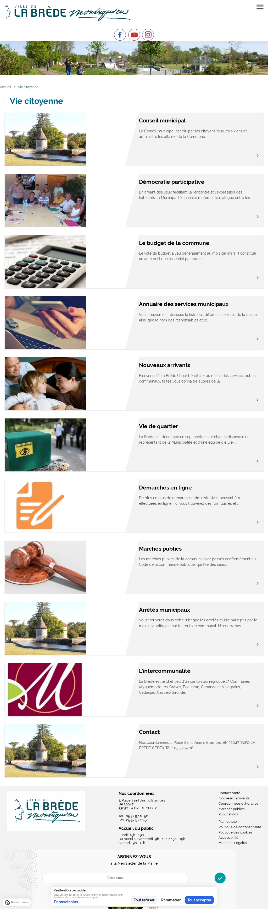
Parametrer (171, 900)
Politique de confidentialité (240, 827)
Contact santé (229, 793)
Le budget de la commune (174, 243)
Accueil (5, 87)
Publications (228, 814)
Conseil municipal (162, 120)
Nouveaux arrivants (164, 365)
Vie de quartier (158, 426)
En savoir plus (66, 902)
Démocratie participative (171, 182)
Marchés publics (160, 548)
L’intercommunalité (165, 671)
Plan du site (228, 822)
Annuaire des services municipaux (183, 304)
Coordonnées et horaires (238, 803)
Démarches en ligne (165, 487)
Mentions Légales (233, 843)
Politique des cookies (235, 832)
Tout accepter (199, 900)
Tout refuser (144, 900)
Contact (149, 732)
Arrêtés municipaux (164, 609)
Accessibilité (228, 838)
